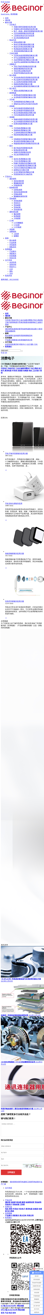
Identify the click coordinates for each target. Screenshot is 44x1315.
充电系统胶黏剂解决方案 (23, 51)
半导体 (12, 99)
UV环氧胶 (17, 227)
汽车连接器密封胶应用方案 (24, 115)
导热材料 (12, 198)
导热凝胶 (17, 205)
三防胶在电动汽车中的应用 (24, 35)
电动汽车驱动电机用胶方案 (24, 44)
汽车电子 (12, 24)
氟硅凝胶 (17, 214)
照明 (11, 157)
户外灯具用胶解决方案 (22, 161)
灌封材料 (12, 179)
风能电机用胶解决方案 (22, 130)
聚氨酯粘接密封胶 (20, 196)
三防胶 (29, 1182)
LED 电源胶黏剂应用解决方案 (25, 165)
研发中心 (12, 267)
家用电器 (12, 93)
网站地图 (20, 1306)
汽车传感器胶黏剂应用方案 (24, 33)
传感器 (12, 117)
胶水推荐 (12, 240)
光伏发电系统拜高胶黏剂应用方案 (26, 77)
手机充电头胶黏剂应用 (22, 71)
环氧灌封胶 (18, 185)
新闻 (7, 238)
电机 (11, 126)
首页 (7, 18)
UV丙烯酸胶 (18, 223)
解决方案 (8, 22)
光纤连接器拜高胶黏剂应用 (24, 108)
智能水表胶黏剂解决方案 (23, 91)
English (7, 2)
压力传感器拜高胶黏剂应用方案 (26, 121)
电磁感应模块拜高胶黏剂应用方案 (26, 143)
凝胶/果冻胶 (13, 212)
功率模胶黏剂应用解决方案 (24, 102)
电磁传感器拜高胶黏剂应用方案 (26, 119)
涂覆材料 (12, 231)
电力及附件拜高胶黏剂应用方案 (26, 80)
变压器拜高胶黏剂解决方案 (24, 141)
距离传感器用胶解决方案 (23, 124)
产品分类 (8, 1200)
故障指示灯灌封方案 (21, 170)
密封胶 (17, 1182)
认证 (11, 269)
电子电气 (12, 88)
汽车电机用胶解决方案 (22, 128)
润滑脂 (12, 229)
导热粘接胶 (18, 201)
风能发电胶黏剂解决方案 (23, 84)
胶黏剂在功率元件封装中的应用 (26, 104)
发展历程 (12, 264)
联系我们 (8, 1218)
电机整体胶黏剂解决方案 (23, 135)
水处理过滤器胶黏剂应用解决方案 (26, 62)
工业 (11, 137)
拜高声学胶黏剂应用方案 (23, 73)
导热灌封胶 (18, 209)
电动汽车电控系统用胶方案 (24, 46)
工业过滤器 (13, 53)
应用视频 (8, 249)
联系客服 (14, 14)
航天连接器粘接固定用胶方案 (25, 113)
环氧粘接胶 (18, 194)
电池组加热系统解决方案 (23, 49)
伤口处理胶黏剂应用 (21, 154)
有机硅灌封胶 (19, 181)
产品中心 (8, 176)
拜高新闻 (12, 245)
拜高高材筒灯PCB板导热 (23, 174)
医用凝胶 (17, 216)
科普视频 (12, 256)
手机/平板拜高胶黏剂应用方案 (25, 66)
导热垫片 (17, 203)
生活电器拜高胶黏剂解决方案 (25, 97)
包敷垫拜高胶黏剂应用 (22, 152)
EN (6, 353)
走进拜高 (12, 262)
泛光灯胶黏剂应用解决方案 (24, 172)
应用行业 (8, 1207)
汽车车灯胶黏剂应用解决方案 (25, 168)
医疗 (11, 146)
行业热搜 (12, 242)
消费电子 (12, 64)
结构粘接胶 (18, 190)
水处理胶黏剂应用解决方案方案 (26, 60)
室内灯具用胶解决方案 (22, 159)
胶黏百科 (12, 247)
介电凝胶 (17, 218)
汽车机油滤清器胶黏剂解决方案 (26, 55)
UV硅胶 (17, 225)
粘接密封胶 (13, 187)
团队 (11, 271)
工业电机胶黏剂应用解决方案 (25, 132)
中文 (2, 2)
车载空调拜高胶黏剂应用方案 (25, 27)
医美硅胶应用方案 (20, 150)
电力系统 (12, 75)
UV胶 (11, 220)
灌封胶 (7, 20)
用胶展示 (12, 253)
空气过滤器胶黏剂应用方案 (24, 58)
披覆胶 (16, 236)
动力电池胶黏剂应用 (21, 38)
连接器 (12, 106)
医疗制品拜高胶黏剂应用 (23, 148)
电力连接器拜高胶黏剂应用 (24, 110)
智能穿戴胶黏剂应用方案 (23, 69)
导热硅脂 (17, 207)
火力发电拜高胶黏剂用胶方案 (25, 82)
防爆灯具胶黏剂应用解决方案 (25, 163)
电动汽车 (12, 40)
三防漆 (16, 234)
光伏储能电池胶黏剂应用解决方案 (26, 86)
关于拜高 (8, 260)
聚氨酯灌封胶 (19, 183)
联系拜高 (8, 275)
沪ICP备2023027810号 (9, 1310)
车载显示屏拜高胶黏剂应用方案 (26, 29)
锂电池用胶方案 (20, 42)
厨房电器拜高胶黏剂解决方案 (25, 95)
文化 (11, 273)
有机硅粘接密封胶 (20, 192)
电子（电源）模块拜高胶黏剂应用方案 (28, 31)
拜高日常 (12, 258)
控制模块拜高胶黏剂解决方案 (25, 139)
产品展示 (12, 251)
